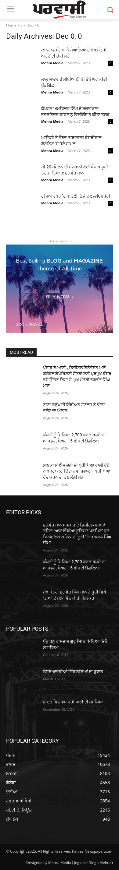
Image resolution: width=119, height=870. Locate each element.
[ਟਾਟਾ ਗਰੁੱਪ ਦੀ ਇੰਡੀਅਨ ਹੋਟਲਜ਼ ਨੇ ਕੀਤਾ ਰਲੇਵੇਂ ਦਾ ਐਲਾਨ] (22, 413)
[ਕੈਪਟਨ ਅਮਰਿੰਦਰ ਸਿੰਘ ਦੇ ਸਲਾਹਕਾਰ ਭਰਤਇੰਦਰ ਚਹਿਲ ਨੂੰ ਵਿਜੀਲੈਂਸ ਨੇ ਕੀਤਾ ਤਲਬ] (21, 116)
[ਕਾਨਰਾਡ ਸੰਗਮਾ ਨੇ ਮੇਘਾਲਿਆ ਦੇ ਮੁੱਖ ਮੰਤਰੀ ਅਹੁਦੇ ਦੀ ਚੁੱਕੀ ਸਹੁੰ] (21, 57)
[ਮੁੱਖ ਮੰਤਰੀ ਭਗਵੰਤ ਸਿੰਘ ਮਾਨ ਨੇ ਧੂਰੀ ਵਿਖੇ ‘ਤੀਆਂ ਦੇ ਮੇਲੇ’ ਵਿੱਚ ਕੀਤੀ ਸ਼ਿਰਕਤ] (22, 600)
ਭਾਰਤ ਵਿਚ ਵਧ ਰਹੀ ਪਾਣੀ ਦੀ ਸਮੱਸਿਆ (73, 701)
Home (11, 25)
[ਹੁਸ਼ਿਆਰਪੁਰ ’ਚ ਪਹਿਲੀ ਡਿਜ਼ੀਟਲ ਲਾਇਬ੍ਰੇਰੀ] (21, 203)
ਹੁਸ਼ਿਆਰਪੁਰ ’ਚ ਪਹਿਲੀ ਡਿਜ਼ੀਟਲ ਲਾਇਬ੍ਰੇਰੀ (75, 196)
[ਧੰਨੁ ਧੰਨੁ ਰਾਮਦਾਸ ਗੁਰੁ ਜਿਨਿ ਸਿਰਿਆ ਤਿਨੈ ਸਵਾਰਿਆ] (22, 650)
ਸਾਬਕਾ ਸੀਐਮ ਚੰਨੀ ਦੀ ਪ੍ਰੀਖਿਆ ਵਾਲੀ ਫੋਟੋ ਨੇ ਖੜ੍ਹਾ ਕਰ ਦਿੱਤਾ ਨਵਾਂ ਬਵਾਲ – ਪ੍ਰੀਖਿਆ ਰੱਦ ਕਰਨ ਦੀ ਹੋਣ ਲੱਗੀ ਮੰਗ (76, 471)
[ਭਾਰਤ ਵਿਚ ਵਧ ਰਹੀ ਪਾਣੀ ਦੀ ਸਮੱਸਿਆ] (22, 710)
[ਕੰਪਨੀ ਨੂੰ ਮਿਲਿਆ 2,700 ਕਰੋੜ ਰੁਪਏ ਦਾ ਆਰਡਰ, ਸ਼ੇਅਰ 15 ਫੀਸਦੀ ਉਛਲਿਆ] (22, 443)
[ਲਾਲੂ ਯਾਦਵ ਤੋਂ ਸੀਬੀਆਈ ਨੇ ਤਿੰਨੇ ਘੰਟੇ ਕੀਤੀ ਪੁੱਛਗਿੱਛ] (21, 86)
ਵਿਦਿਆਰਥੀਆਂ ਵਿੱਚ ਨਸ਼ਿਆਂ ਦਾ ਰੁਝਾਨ (73, 671)
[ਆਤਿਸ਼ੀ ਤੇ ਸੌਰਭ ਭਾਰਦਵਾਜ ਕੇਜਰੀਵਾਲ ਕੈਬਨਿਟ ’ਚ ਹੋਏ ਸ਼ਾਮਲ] (21, 145)
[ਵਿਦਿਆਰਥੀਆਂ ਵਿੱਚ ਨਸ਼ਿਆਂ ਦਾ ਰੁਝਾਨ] (22, 680)
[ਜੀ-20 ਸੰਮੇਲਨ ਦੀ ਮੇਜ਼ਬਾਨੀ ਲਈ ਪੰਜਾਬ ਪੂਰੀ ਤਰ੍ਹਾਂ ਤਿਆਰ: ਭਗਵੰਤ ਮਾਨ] (21, 174)
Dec (30, 25)
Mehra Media (52, 63)
